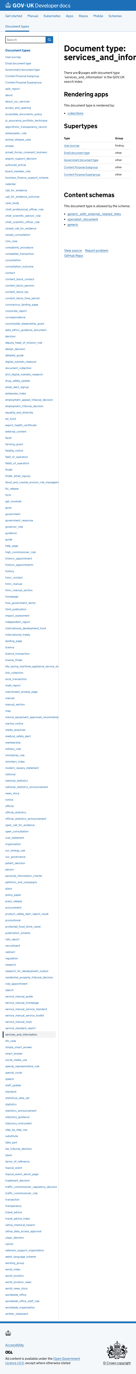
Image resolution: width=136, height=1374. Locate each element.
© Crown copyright (117, 1363)
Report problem (96, 250)
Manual (32, 16)
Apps (69, 16)
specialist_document (82, 219)
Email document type (77, 152)
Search (49, 39)
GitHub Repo (73, 256)
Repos (83, 16)
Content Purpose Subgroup (81, 167)
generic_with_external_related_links (94, 214)
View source (73, 250)
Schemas (115, 16)
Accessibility (14, 1345)
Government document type (81, 160)
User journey (71, 145)
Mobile (98, 16)
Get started (13, 16)
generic (72, 225)
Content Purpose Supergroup (82, 174)
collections (75, 113)
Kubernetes (52, 16)
